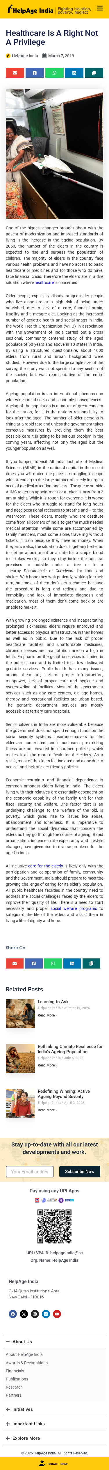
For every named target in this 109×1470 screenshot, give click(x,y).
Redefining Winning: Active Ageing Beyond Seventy (64, 1094)
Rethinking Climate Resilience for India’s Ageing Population (70, 1049)
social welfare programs (74, 908)
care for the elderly (45, 866)
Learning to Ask (53, 1001)
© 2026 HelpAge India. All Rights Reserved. (54, 1453)
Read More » (47, 1015)
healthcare (44, 282)
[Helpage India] (49, 9)
